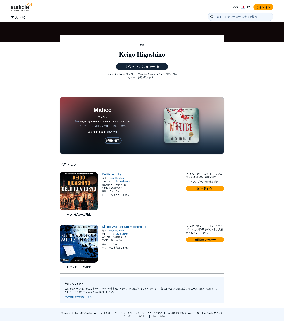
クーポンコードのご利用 (136, 316)
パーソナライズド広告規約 (149, 313)
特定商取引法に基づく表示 (180, 313)
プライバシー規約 (123, 313)
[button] (205, 188)
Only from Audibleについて (210, 313)
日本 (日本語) (158, 316)
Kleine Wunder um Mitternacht (124, 226)
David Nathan (121, 234)
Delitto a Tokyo (112, 174)
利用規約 (105, 313)
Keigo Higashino (116, 178)
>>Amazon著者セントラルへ (79, 296)
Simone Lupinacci (123, 181)
